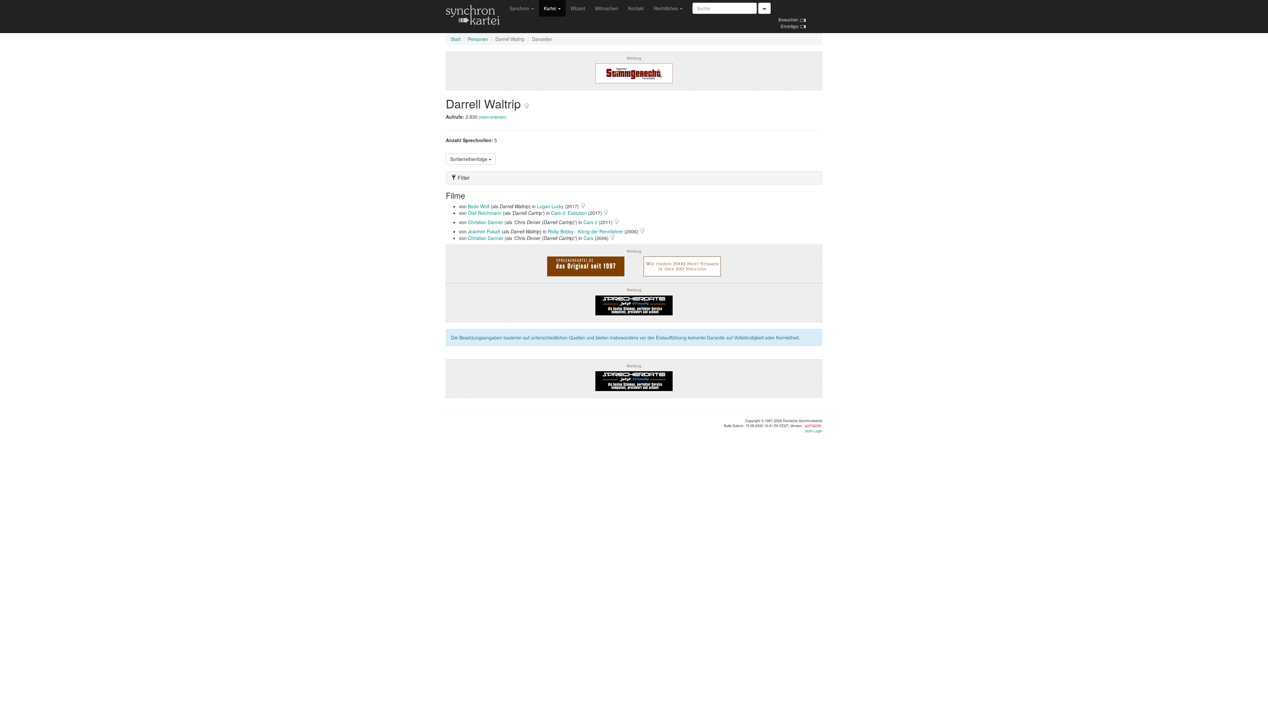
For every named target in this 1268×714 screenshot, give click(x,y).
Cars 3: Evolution (569, 213)
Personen (478, 39)
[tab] (634, 178)
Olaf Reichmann (485, 213)
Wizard (578, 8)
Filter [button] (463, 178)
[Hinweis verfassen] (526, 103)
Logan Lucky (550, 206)
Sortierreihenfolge (469, 159)
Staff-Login (813, 430)
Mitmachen (606, 8)
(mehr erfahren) (492, 117)
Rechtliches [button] (666, 8)
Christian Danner (485, 222)
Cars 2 (590, 222)
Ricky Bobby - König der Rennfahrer (585, 231)
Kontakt (636, 8)
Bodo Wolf (478, 206)
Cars (588, 238)
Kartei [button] (550, 8)
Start (456, 39)
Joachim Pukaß (484, 231)
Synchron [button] (520, 8)
